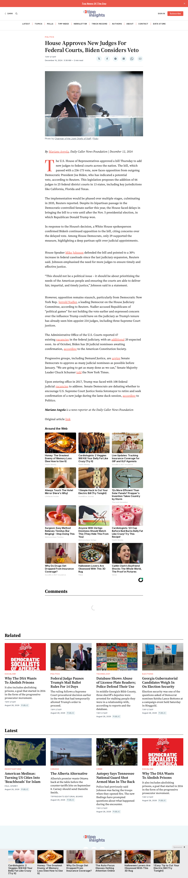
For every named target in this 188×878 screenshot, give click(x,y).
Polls (50, 24)
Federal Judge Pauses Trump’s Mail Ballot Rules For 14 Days (67, 682)
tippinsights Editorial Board (67, 796)
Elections (147, 674)
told (79, 372)
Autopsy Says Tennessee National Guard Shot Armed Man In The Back (115, 777)
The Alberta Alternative (69, 773)
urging (116, 358)
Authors (117, 24)
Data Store (159, 24)
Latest (26, 24)
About (130, 24)
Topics (38, 24)
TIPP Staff (50, 57)
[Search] (16, 13)
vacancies (62, 339)
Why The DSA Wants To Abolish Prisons (21, 680)
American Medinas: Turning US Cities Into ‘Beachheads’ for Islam (23, 777)
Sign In (161, 13)
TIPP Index (63, 24)
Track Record (99, 24)
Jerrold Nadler (67, 302)
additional (118, 339)
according (70, 349)
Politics (49, 37)
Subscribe (175, 13)
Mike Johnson (74, 252)
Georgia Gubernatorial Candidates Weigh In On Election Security (160, 682)
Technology (103, 674)
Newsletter (80, 24)
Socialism (10, 674)
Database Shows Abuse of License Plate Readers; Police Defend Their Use (116, 682)
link (67, 419)
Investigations (13, 769)
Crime (99, 769)
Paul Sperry (11, 786)
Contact (143, 24)
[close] (184, 3)
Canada (55, 769)
